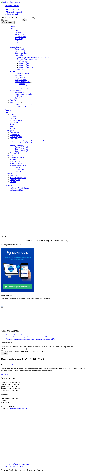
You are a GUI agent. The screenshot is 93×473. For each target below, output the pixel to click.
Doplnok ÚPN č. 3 (26, 67)
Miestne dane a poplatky (23, 94)
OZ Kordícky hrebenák (13, 12)
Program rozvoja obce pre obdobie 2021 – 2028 (32, 57)
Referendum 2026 (21, 106)
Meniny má (51, 241)
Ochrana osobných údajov (14, 466)
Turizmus (18, 45)
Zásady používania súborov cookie (17, 464)
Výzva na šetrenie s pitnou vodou (17, 335)
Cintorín (17, 98)
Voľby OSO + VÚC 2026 (24, 104)
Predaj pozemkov (21, 80)
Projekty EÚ (19, 69)
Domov (12, 26)
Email (3, 349)
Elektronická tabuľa (22, 73)
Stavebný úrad (20, 51)
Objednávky (23, 88)
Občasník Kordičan (12, 6)
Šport (16, 41)
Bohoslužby (19, 39)
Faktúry (22, 84)
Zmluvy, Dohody (25, 86)
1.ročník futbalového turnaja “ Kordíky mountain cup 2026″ (26, 337)
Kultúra (17, 43)
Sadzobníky (19, 55)
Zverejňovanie (15, 71)
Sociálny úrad (19, 96)
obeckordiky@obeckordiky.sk (17, 408)
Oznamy (18, 33)
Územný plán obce (21, 61)
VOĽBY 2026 (15, 102)
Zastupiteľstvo (20, 78)
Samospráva (14, 47)
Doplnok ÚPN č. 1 (26, 63)
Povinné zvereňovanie (22, 82)
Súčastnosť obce (20, 37)
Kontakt (13, 100)
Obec (12, 28)
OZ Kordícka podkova (13, 10)
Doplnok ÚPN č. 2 (26, 65)
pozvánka (4, 375)
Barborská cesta (11, 8)
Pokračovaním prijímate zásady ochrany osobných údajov (24, 351)
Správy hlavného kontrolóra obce (26, 59)
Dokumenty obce (21, 53)
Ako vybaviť (19, 92)
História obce (19, 35)
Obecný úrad (19, 49)
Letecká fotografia (11, 14)
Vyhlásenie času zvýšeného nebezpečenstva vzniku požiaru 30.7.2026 (30, 339)
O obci (17, 30)
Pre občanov (14, 90)
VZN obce (18, 76)
